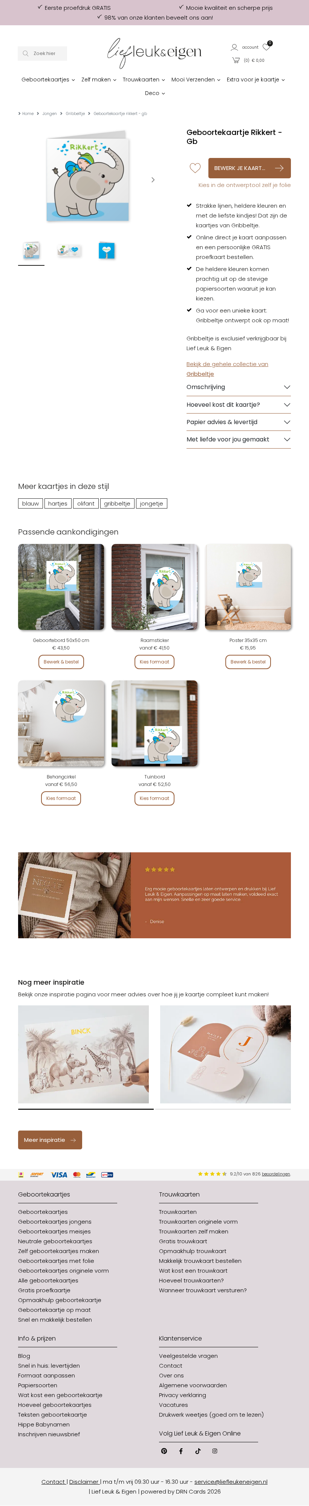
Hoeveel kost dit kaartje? (223, 404)
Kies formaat (154, 662)
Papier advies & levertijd (222, 422)
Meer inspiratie (44, 1140)
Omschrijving (206, 387)
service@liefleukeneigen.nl (231, 1482)
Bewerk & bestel (61, 662)
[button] (244, 47)
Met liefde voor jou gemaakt (228, 439)
